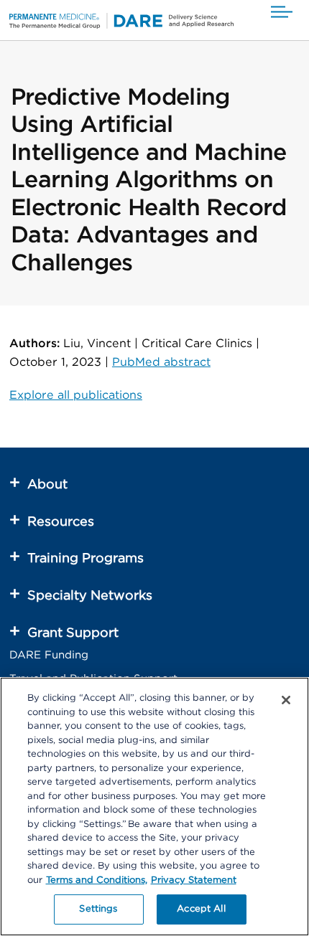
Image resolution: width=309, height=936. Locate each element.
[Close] (286, 700)
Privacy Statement (193, 880)
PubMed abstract (161, 362)
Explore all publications (75, 395)
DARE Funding (48, 655)
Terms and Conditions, (96, 880)
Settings (98, 909)
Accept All (201, 909)
